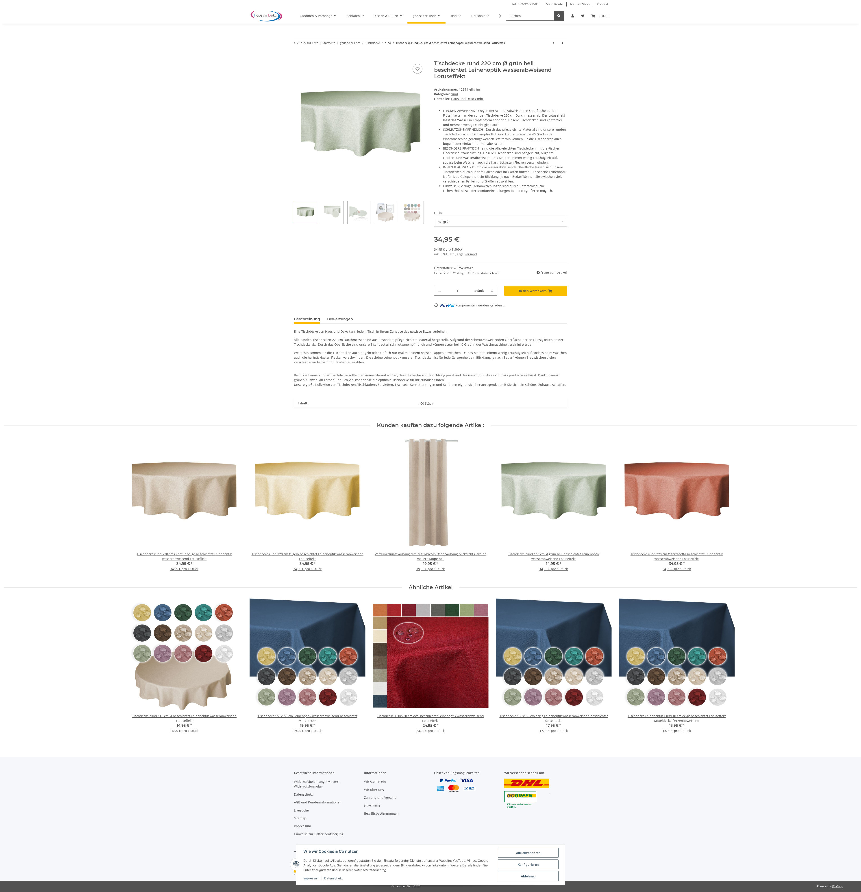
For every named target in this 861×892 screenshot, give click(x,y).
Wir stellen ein (375, 781)
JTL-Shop (837, 886)
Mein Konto (554, 4)
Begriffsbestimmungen (381, 813)
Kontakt (602, 4)
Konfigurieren (528, 864)
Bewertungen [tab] (340, 319)
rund (454, 94)
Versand (471, 254)
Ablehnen (528, 876)
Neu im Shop (580, 4)
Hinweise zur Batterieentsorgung (319, 834)
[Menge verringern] (439, 290)
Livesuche (301, 810)
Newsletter (372, 805)
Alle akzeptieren (528, 853)
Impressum (311, 878)
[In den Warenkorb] (297, 57)
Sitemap (300, 818)
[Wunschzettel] (583, 16)
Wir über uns (374, 790)
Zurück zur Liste (307, 43)
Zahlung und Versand (380, 797)
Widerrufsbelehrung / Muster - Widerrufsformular (317, 783)
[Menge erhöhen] (492, 290)
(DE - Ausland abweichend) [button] (482, 273)
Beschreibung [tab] (307, 319)
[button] (573, 16)
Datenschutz (333, 878)
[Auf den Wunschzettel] (417, 69)
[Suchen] (559, 16)
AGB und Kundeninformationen (317, 802)
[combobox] (500, 221)
